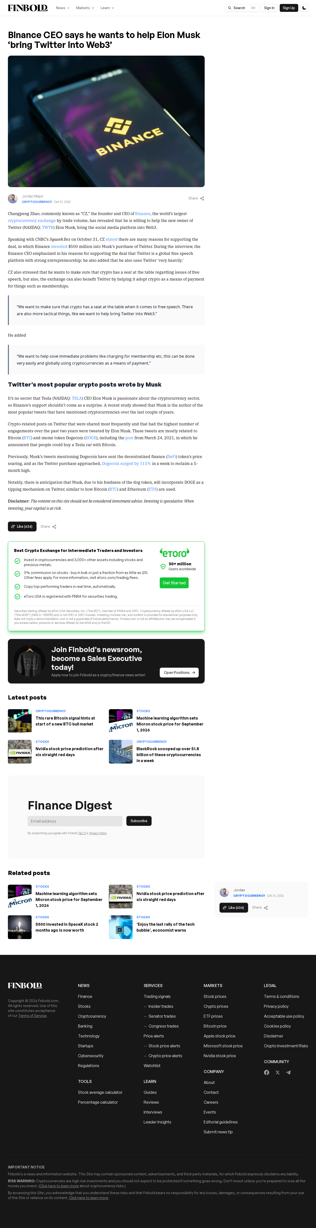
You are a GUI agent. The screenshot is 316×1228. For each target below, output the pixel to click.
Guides (150, 1092)
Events (210, 1112)
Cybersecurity (90, 1055)
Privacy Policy (98, 833)
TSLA (77, 398)
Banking (85, 1026)
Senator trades (160, 1016)
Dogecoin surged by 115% (126, 463)
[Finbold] (28, 7)
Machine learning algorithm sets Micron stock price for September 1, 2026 (170, 724)
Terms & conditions (281, 996)
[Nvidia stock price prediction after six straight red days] (20, 752)
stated (112, 239)
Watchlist (152, 1065)
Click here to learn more (59, 1186)
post (129, 437)
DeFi (171, 456)
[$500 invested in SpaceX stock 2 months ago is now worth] (20, 927)
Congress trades (161, 1026)
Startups (85, 1045)
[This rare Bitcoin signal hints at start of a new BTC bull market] (20, 721)
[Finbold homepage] (35, 985)
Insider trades (158, 1006)
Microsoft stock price (223, 1045)
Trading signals (157, 996)
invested (59, 246)
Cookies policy (277, 1026)
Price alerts (154, 1035)
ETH (152, 489)
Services (153, 985)
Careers (211, 1102)
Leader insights (157, 1121)
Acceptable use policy (284, 1016)
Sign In (269, 8)
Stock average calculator (100, 1092)
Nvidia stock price (220, 1055)
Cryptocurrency (37, 202)
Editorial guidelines (221, 1121)
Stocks (143, 711)
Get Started (174, 582)
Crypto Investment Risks (286, 1045)
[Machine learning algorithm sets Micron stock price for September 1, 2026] (121, 721)
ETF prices (213, 1016)
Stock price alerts (162, 1045)
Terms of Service (32, 1015)
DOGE (90, 437)
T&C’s (82, 833)
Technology (88, 1035)
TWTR (47, 227)
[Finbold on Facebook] (267, 1072)
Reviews (151, 1102)
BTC (27, 437)
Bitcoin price (215, 1026)
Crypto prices (216, 1006)
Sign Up (289, 8)
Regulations (88, 1065)
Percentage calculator (98, 1102)
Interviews (153, 1112)
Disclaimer (273, 1035)
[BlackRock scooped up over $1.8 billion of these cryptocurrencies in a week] (121, 752)
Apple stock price (220, 1035)
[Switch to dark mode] (304, 8)
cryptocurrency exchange (32, 220)
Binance (142, 213)
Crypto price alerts (163, 1055)
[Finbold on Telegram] (288, 1072)
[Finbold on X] (277, 1072)
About (209, 1082)
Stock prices (215, 996)
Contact (211, 1092)
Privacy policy (276, 1006)
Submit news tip (218, 1131)
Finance (85, 996)
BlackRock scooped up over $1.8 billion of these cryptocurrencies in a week (169, 754)
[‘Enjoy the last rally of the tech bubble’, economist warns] (121, 927)
